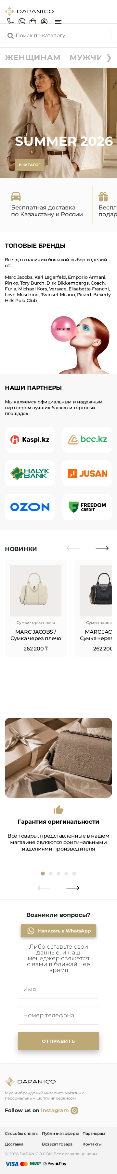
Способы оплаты (22, 1133)
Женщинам (32, 57)
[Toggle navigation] (58, 22)
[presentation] (73, 548)
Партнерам (94, 1133)
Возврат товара (57, 1144)
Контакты (92, 1144)
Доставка (14, 1144)
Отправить (58, 1041)
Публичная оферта (60, 1133)
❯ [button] (109, 57)
